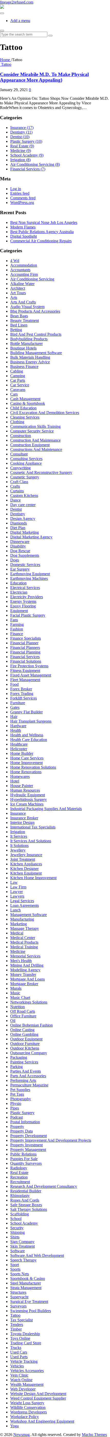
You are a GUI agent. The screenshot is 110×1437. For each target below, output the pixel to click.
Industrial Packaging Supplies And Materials (46, 809)
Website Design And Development (38, 1393)
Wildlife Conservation (28, 1407)
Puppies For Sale (24, 1159)
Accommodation (23, 265)
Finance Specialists (25, 638)
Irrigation (17, 832)
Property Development (28, 1136)
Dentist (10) (19, 137)
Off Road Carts (22, 1011)
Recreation (19, 1177)
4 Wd (14, 260)
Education (18, 583)
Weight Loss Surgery (27, 1403)
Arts (13, 297)
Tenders (16, 1324)
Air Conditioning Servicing (32, 279)
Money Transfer (23, 974)
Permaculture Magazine (29, 1085)
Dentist (16, 509)
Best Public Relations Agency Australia (42, 232)
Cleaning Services (24, 417)
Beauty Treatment (24, 320)
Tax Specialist (21, 1320)
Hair (13, 716)
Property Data (21, 1131)
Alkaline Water (22, 283)
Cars (14, 394)
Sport (14, 1264)
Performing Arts (23, 1080)
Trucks (15, 1347)
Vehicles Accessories (27, 1370)
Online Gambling (24, 1034)
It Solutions (19, 845)
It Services (18, 836)
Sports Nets (19, 1274)
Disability (18, 546)
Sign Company (22, 1241)
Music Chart (20, 997)
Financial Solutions (25, 661)
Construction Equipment (30, 445)
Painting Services (24, 1062)
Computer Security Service (32, 431)
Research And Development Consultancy (43, 1186)
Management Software (28, 914)
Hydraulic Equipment (27, 795)
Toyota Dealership (25, 1334)
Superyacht (19, 1297)
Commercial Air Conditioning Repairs (41, 241)
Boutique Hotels (23, 348)
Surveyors (18, 1306)
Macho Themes (94, 1434)
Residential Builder (25, 1191)
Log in (15, 189)
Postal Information (25, 1122)
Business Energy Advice (30, 362)
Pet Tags (17, 1094)
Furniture (17, 703)
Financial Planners (25, 647)
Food (14, 684)
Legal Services (22, 901)
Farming (17, 624)
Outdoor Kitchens (24, 1048)
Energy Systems (23, 601)
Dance (15, 500)
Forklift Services (23, 698)
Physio (15, 1103)
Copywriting (20, 468)
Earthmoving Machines (29, 578)
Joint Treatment (22, 859)
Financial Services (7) (27, 169)
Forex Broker (21, 689)
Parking (16, 1066)
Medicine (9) (20, 150)
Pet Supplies (20, 1089)
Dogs (14, 560)
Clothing (17, 422)
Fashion (16, 629)
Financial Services (25, 657)
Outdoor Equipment (26, 1039)
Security (17, 1228)
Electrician (18, 592)
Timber (16, 1329)
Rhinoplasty (20, 1195)
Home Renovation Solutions (33, 767)
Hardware (18, 726)
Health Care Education (28, 739)
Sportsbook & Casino (27, 1278)
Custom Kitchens (24, 495)
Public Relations (23, 1154)
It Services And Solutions (30, 841)
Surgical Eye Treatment (29, 1301)
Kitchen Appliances (26, 864)
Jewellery (18, 850)
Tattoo (6, 64)
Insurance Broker (24, 818)
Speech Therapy (23, 1260)
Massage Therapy (24, 928)
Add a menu (20, 20)
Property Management (28, 1149)
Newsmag (21, 1434)
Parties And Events (25, 1071)
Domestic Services (25, 564)
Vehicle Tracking (24, 1361)
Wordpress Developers (28, 1412)
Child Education (23, 408)
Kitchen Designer (24, 868)
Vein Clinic (19, 1375)
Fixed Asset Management (30, 675)
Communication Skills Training (35, 426)
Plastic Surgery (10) (26, 141)
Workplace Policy (24, 1416)
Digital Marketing (24, 532)
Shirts (14, 1237)
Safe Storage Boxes (26, 1205)
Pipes (14, 1108)
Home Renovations (25, 772)
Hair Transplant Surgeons (30, 721)
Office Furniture (23, 1016)
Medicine (17, 951)
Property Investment (26, 1145)
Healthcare (19, 744)
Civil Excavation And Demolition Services (44, 412)
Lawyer (16, 891)
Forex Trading (21, 693)
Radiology (18, 1168)
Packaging (18, 1057)
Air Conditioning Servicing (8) (35, 164)
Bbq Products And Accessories (35, 311)
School (15, 1218)
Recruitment (20, 1182)
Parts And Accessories (28, 1076)
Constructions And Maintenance (36, 449)
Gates (14, 707)
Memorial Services (25, 956)
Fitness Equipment (25, 670)
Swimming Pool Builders (30, 1311)
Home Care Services (26, 758)
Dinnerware (19, 541)
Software (17, 1251)
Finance (16, 634)
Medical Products (24, 942)
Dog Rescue (20, 551)
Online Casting (22, 1030)
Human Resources (25, 790)
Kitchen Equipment (26, 873)
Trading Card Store (25, 1343)
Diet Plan (17, 528)
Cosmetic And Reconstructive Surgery (41, 472)
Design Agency (22, 518)
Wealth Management (26, 1384)
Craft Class (19, 482)
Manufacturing (22, 919)
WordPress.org (22, 202)
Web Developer (23, 1389)
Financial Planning (25, 652)
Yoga (14, 1426)
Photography (20, 1099)
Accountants (20, 270)
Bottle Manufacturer (26, 343)
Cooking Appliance (26, 463)
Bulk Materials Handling (30, 357)
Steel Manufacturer (25, 1283)
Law (14, 882)
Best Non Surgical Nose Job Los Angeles (43, 222)
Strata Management (25, 1288)
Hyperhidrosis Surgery (28, 799)
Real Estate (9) (22, 146)
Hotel (14, 781)
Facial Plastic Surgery (27, 615)
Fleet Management (25, 680)
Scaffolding (19, 1214)
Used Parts (19, 1357)
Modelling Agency (25, 970)
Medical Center (22, 937)
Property (17, 1126)
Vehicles (17, 1366)
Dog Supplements (24, 555)
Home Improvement (26, 762)
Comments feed (23, 198)
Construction (20, 435)
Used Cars (18, 1352)
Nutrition (17, 1007)
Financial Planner (24, 643)
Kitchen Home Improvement (33, 878)
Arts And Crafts (23, 302)
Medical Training (24, 947)
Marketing (18, 924)
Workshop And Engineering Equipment (42, 1421)
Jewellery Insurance (26, 855)
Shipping (17, 1232)
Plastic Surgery (22, 1113)
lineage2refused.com (16, 2)
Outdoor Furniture (25, 1043)
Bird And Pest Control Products (35, 334)
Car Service (19, 385)
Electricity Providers (26, 597)
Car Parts (17, 380)
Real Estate (19, 1172)
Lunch (15, 910)
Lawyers (17, 896)
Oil (12, 1020)
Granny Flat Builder (26, 712)
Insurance (18, 813)
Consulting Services (26, 458)
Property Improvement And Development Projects (50, 1140)
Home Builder (21, 753)
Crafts (15, 486)
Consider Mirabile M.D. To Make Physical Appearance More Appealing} (44, 77)
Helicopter (18, 749)
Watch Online (21, 1380)
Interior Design (22, 822)
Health (15, 730)
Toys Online (20, 1338)
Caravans (17, 389)
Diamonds (18, 523)
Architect (17, 288)
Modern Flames (23, 227)
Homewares (20, 776)
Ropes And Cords (24, 1200)
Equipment (19, 610)
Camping (17, 376)
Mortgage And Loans (27, 979)
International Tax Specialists (33, 827)
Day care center (23, 505)
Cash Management (25, 399)
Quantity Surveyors (26, 1163)
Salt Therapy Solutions (28, 1209)
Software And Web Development (37, 1255)
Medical (16, 933)
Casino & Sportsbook (27, 403)
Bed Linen (18, 325)
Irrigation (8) (20, 160)
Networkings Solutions (28, 1002)
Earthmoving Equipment (30, 574)
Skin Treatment (22, 1246)
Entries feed (19, 193)
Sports (15, 1269)
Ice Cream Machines (26, 804)
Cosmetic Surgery (24, 477)
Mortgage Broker (24, 984)
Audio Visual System (27, 306)
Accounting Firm (24, 274)
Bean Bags (19, 316)
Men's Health (21, 961)
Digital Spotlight (23, 236)
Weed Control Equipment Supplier (38, 1398)
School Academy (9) (26, 155)
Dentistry (17, 514)
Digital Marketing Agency (31, 537)
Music (15, 993)
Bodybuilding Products (29, 339)
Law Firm (18, 887)
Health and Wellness (26, 735)
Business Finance (24, 366)
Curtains (17, 491)
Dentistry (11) (21, 132)
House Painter (21, 785)
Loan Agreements (24, 905)
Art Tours (18, 293)
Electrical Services (25, 587)
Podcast (16, 1117)
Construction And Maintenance (35, 440)
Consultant (19, 454)
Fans (14, 620)
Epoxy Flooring (23, 606)
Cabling (16, 371)
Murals (15, 988)
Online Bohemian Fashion (31, 1025)
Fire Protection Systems (29, 666)
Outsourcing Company (28, 1053)
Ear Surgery (20, 569)
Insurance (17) (22, 127)
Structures (18, 1292)
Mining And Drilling (26, 965)
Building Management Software (36, 353)
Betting (16, 330)
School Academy (24, 1223)
